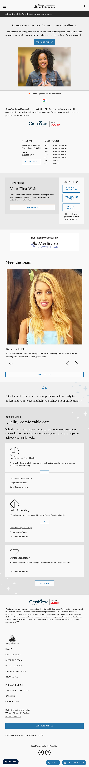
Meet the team (44, 375)
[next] (79, 363)
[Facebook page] (41, 752)
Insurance (11, 677)
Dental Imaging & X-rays (19, 487)
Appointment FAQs (71, 198)
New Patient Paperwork (71, 189)
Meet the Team (14, 660)
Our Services (13, 654)
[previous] (70, 363)
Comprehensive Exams (18, 482)
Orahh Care (12, 701)
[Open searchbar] (84, 6)
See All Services (44, 583)
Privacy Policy (14, 685)
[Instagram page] (48, 752)
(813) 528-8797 (28, 155)
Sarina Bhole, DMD (16, 349)
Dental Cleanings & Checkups (21, 478)
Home (8, 649)
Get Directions (31, 161)
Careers (10, 696)
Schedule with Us (44, 42)
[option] (44, 314)
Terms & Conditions (17, 690)
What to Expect (32, 207)
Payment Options (71, 207)
